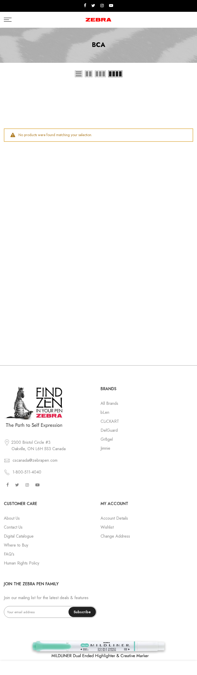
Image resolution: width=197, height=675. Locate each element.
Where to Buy (16, 545)
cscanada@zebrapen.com (35, 460)
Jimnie (105, 448)
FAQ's (9, 554)
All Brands (109, 403)
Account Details (114, 518)
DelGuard (109, 430)
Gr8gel (107, 439)
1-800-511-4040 (27, 472)
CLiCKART (110, 421)
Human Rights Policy (21, 563)
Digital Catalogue (19, 536)
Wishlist (107, 527)
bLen (105, 412)
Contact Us (13, 527)
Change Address (115, 536)
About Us (12, 518)
